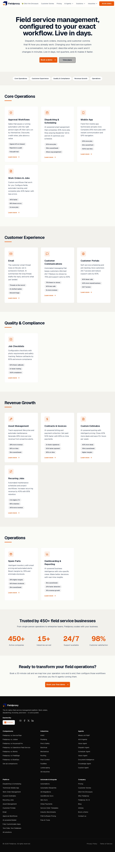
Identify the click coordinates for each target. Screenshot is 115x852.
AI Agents (67, 4)
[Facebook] (24, 721)
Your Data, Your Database (12, 828)
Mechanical (44, 752)
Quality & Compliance (61, 78)
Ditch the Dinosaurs (30, 4)
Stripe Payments (46, 804)
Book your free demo (55, 684)
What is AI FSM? (84, 735)
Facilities (43, 764)
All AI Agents (82, 739)
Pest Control (45, 760)
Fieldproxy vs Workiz (10, 752)
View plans (67, 60)
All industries (45, 772)
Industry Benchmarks (48, 812)
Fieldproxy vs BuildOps (11, 760)
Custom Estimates (9, 796)
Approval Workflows (10, 816)
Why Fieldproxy (83, 796)
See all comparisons (10, 764)
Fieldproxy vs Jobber (10, 739)
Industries (91, 4)
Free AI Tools (45, 820)
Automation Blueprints (48, 788)
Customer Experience (40, 78)
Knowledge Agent (84, 764)
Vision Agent (82, 756)
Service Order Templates (49, 808)
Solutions (79, 4)
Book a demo (46, 60)
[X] (28, 721)
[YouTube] (20, 721)
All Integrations (45, 792)
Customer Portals (9, 808)
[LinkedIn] (32, 721)
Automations (45, 784)
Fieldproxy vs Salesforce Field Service (16, 748)
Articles (81, 808)
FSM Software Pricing (48, 816)
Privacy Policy (92, 844)
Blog (79, 804)
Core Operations (20, 78)
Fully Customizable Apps (12, 824)
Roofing (43, 756)
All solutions (7, 832)
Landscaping (45, 768)
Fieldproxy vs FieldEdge (11, 756)
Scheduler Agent (84, 752)
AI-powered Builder (10, 820)
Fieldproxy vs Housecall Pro (13, 743)
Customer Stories (47, 4)
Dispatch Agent (83, 748)
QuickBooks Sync (46, 796)
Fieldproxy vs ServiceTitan (12, 735)
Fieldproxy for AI (84, 800)
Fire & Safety (45, 743)
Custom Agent (83, 768)
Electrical (43, 748)
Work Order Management (12, 792)
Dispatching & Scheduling (12, 784)
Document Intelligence (86, 760)
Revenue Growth (80, 78)
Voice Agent (82, 743)
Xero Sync (44, 800)
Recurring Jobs (8, 800)
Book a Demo (83, 812)
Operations (96, 78)
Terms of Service (106, 844)
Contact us (82, 816)
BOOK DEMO (106, 4)
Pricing (59, 4)
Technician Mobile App (11, 788)
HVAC (42, 735)
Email (4, 812)
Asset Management (10, 804)
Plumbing (43, 739)
